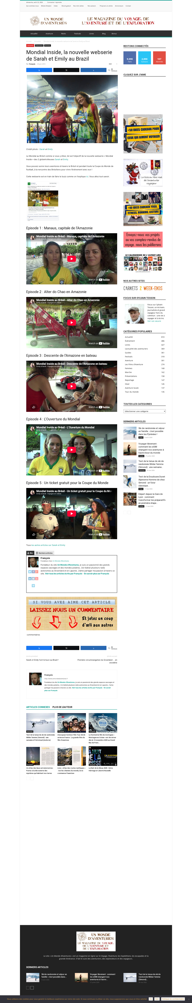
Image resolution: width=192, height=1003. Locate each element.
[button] (162, 34)
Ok (151, 999)
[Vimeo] (161, 9)
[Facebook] (151, 9)
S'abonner (159, 52)
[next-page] (32, 778)
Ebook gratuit (66, 6)
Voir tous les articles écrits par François (63, 573)
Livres (91, 33)
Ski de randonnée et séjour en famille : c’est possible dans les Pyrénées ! (151, 431)
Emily (50, 149)
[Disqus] (71, 819)
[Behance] (148, 9)
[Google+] (36, 573)
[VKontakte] (164, 9)
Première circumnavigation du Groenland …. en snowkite (97, 661)
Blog (104, 33)
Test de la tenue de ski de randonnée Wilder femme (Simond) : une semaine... (151, 464)
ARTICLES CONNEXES (38, 707)
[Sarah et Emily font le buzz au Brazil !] (43, 220)
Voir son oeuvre (154, 321)
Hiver (141, 437)
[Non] (188, 999)
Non (157, 999)
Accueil (28, 41)
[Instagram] (154, 9)
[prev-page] (28, 778)
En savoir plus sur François (96, 573)
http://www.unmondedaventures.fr (56, 679)
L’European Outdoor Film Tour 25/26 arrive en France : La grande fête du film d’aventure (71, 737)
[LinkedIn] (29, 580)
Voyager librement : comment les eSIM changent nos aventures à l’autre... (102, 977)
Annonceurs (119, 6)
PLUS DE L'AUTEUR (62, 707)
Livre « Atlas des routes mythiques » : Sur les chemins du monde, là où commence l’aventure (71, 770)
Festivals (77, 33)
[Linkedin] (51, 694)
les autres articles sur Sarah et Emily (48, 545)
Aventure (49, 33)
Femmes (47, 45)
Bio (31, 553)
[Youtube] (70, 694)
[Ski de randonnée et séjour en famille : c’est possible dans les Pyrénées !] (129, 433)
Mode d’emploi (46, 6)
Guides (141, 456)
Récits (63, 33)
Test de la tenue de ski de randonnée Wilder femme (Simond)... (150, 977)
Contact (128, 6)
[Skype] (56, 694)
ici (87, 176)
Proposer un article (106, 6)
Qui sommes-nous (32, 6)
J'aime (130, 52)
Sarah (42, 149)
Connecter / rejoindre (54, 2)
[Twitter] (29, 573)
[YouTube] (36, 580)
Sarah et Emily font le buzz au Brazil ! (42, 660)
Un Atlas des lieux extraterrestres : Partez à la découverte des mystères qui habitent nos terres (40, 770)
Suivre (144, 52)
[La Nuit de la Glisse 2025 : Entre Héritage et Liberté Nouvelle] (103, 756)
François (32, 64)
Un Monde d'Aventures (68, 565)
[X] (157, 9)
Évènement (39, 45)
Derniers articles (46, 553)
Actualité (34, 33)
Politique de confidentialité (173, 999)
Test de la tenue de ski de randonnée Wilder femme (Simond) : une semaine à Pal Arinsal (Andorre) (40, 737)
